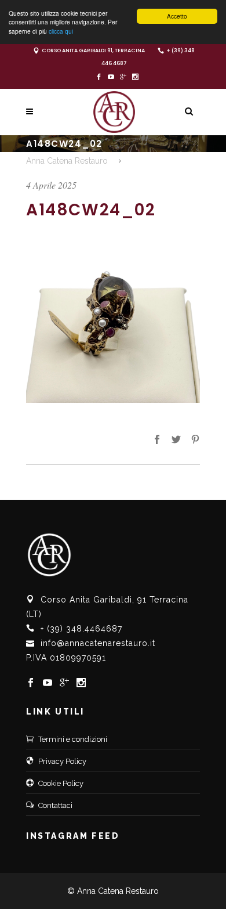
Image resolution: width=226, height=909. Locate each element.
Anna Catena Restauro (67, 161)
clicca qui (61, 31)
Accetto (177, 16)
